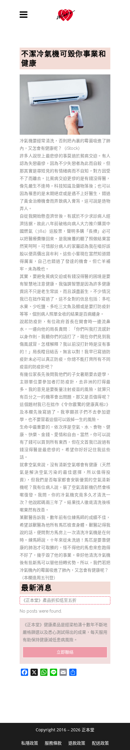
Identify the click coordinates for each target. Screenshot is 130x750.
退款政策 (76, 743)
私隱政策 (29, 743)
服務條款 (53, 743)
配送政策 (100, 743)
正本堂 (88, 730)
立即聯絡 (65, 652)
